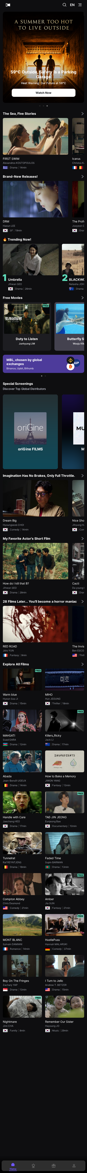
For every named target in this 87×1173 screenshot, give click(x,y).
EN (72, 5)
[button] (39, 105)
